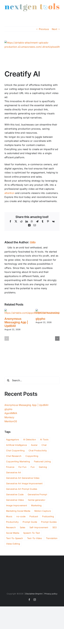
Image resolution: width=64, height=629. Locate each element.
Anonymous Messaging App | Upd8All (16, 322)
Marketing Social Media (18, 511)
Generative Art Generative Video (22, 478)
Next (54, 29)
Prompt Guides (49, 522)
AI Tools (44, 439)
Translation (52, 538)
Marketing (36, 505)
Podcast (33, 516)
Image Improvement (16, 505)
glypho (40, 319)
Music (9, 516)
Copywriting (31, 456)
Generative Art (13, 472)
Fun (33, 467)
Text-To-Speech (14, 538)
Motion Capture (42, 511)
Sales (22, 527)
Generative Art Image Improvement (24, 483)
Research (11, 527)
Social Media (12, 533)
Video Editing (13, 543)
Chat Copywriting (15, 450)
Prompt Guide (30, 522)
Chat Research (13, 456)
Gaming (43, 467)
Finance (10, 467)
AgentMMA (10, 413)
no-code (20, 516)
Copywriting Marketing (18, 461)
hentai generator (36, 500)
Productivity (12, 522)
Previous (44, 29)
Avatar (34, 445)
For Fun (22, 467)
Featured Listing (42, 461)
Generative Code (15, 494)
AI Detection (29, 439)
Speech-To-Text (31, 533)
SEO (54, 527)
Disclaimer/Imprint (33, 593)
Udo (33, 242)
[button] (6, 338)
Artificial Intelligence (16, 445)
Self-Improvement (38, 527)
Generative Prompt (37, 494)
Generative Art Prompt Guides (21, 489)
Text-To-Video (34, 538)
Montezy (9, 417)
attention (9, 193)
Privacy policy (50, 593)
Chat (44, 445)
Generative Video (15, 500)
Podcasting (48, 516)
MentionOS (10, 421)
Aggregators (12, 439)
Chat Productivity (38, 450)
